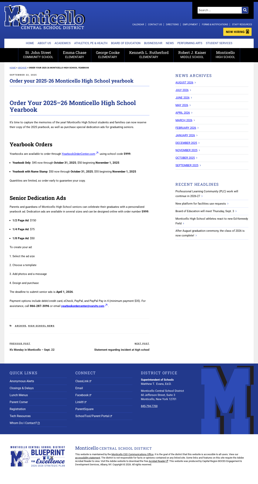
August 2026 (184, 82)
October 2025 (185, 158)
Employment (190, 24)
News (170, 43)
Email (79, 388)
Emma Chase (74, 54)
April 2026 (182, 112)
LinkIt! (79, 402)
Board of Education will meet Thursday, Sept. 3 (204, 211)
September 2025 (186, 165)
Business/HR (153, 43)
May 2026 (181, 105)
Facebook (81, 395)
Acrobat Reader (157, 461)
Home (30, 43)
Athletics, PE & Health (90, 43)
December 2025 (186, 143)
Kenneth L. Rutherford (149, 54)
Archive (20, 326)
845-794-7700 (149, 406)
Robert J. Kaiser (192, 54)
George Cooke (108, 54)
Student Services (219, 43)
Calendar (138, 24)
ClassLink (81, 381)
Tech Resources (20, 416)
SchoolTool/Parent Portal (92, 416)
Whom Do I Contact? (23, 423)
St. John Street (38, 54)
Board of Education (126, 43)
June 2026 (182, 97)
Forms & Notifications (215, 24)
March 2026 (183, 120)
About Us (44, 43)
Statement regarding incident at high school (121, 349)
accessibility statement (87, 457)
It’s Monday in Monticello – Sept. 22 (32, 349)
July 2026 (181, 90)
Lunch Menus (19, 395)
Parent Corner (19, 402)
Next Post (142, 343)
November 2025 (186, 150)
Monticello (225, 54)
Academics (63, 43)
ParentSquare (84, 409)
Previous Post (20, 343)
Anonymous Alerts (22, 381)
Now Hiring (235, 32)
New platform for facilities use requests (200, 203)
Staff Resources (242, 24)
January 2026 (185, 135)
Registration (18, 409)
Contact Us (155, 24)
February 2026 (185, 128)
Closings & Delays (22, 388)
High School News (41, 326)
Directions (172, 24)
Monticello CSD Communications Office (132, 454)
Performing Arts (189, 43)
